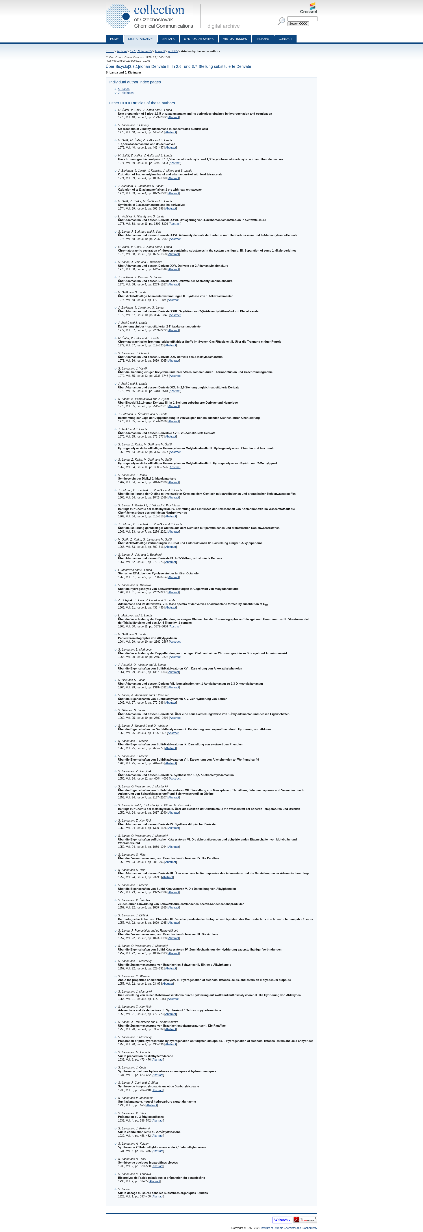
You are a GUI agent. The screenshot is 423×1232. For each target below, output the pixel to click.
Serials (168, 38)
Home (114, 38)
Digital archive (140, 38)
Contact (285, 38)
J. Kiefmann (126, 92)
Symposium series (199, 38)
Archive (122, 51)
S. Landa (124, 89)
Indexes (262, 38)
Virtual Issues (235, 38)
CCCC (110, 51)
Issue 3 (160, 51)
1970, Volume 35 (141, 51)
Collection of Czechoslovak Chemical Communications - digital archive (154, 4)
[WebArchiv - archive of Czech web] (282, 1222)
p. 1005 (173, 51)
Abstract (173, 117)
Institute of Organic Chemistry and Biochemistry (289, 1228)
